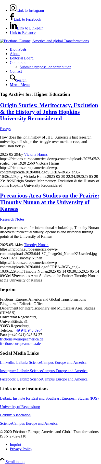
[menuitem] (55, 49)
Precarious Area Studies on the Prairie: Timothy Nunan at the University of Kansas (49, 202)
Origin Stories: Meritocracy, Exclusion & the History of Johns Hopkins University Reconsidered (49, 112)
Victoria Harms (36, 154)
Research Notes (12, 219)
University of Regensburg (20, 407)
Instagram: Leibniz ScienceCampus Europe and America (44, 371)
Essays (5, 129)
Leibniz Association (15, 415)
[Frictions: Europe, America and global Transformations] (44, 41)
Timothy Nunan (36, 245)
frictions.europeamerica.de (20, 343)
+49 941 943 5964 (28, 330)
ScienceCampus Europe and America (29, 423)
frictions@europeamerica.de (21, 339)
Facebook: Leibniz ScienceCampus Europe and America (44, 379)
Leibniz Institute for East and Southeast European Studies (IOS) (49, 398)
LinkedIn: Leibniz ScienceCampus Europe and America (43, 362)
